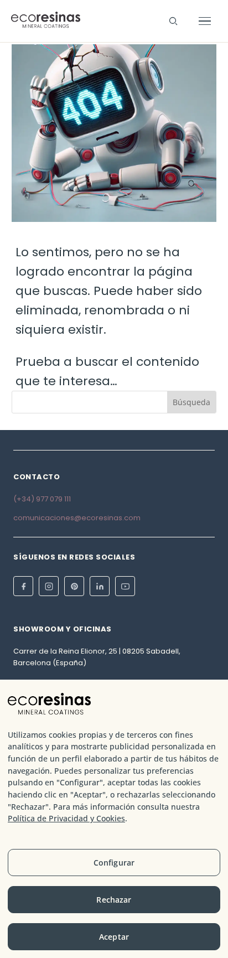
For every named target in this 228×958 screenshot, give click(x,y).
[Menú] (205, 21)
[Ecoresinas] (45, 21)
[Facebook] (23, 586)
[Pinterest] (74, 586)
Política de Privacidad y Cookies (66, 818)
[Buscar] (173, 21)
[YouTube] (125, 586)
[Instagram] (49, 586)
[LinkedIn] (100, 586)
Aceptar (114, 936)
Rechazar (113, 899)
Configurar (114, 862)
